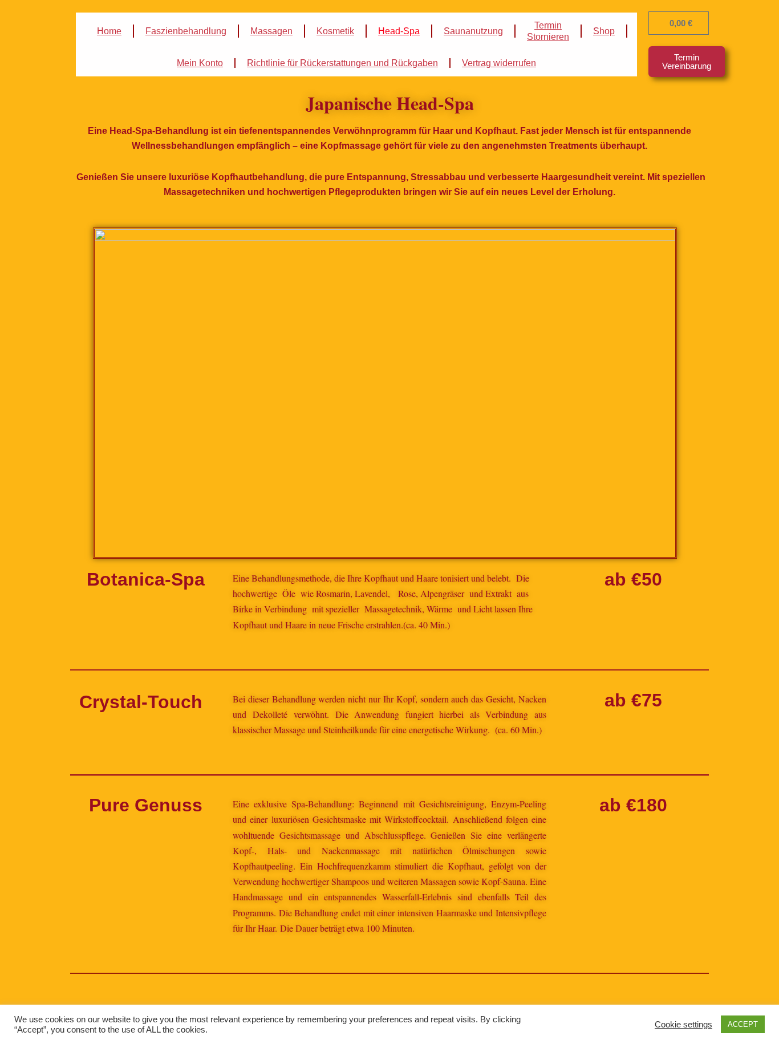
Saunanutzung (473, 31)
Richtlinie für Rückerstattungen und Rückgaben (342, 63)
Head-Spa (399, 31)
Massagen (271, 31)
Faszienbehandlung (185, 31)
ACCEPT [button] (743, 1024)
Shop (604, 31)
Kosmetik (335, 31)
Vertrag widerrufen (499, 63)
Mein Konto (200, 63)
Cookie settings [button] (683, 1024)
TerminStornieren (548, 31)
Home (109, 31)
